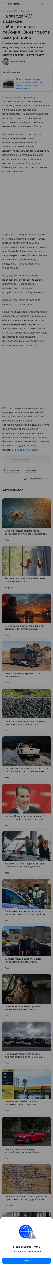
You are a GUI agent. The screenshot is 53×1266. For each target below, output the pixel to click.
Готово (26, 1260)
